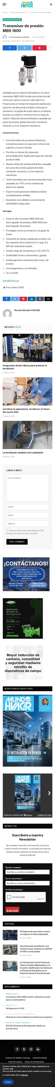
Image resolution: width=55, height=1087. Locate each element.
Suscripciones (40, 1058)
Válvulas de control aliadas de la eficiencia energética (29, 1017)
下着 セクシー (10, 1005)
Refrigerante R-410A (15, 1008)
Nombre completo (13, 867)
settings (24, 1075)
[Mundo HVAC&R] (27, 4)
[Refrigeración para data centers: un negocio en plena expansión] (10, 935)
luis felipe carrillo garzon (17, 1022)
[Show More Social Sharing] (49, 47)
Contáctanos (15, 1062)
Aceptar (8, 1082)
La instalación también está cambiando (23, 452)
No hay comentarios (13, 41)
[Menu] (4, 4)
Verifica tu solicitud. (14, 889)
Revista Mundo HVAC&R (20, 37)
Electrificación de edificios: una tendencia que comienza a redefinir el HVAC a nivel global (36, 949)
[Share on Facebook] (10, 47)
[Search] (51, 4)
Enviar (12, 910)
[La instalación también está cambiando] (27, 435)
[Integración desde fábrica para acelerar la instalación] (27, 348)
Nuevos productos (12, 19)
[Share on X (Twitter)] (24, 47)
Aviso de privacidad (34, 1062)
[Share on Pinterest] (39, 47)
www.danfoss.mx (11, 280)
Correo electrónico (14, 878)
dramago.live (11, 994)
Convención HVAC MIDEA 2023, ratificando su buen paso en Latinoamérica (28, 998)
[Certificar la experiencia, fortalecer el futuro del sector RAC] (27, 391)
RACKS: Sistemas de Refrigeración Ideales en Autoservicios (25, 1027)
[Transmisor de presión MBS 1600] (27, 70)
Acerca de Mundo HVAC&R (17, 1058)
